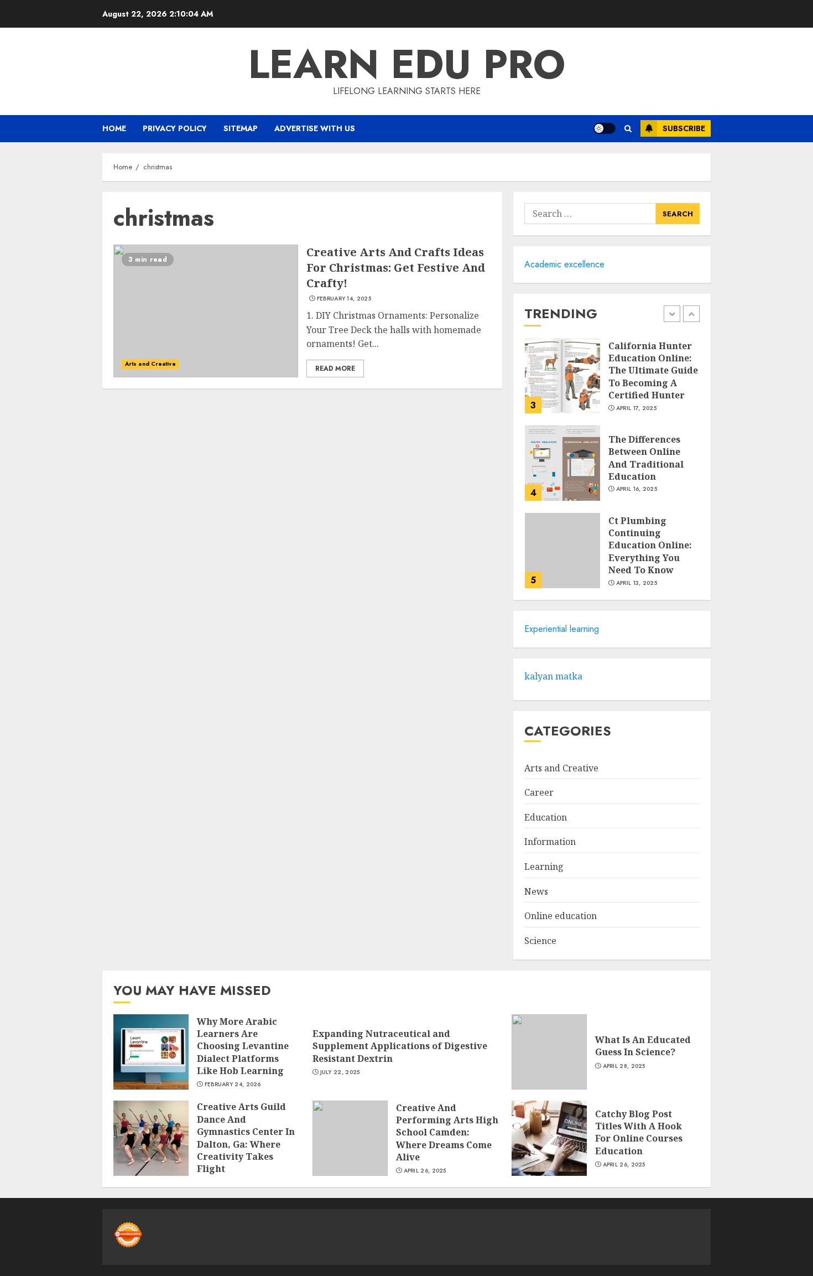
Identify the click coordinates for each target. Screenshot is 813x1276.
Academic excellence (564, 264)
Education (545, 817)
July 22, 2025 (340, 1072)
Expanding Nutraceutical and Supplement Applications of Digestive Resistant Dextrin (399, 1046)
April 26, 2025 (425, 1171)
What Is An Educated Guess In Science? (643, 1046)
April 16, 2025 (636, 489)
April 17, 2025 (636, 408)
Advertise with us (314, 128)
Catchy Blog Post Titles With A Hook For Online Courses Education (638, 1132)
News (536, 891)
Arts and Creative (150, 364)
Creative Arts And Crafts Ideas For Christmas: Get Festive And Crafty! (395, 268)
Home (114, 128)
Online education (560, 916)
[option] (612, 381)
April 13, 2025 (636, 583)
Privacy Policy (175, 128)
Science (540, 941)
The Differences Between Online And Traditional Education (646, 458)
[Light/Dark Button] (604, 128)
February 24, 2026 (233, 1084)
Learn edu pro (406, 64)
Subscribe (684, 128)
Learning (544, 866)
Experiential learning (561, 629)
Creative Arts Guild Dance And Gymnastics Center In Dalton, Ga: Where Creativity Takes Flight (246, 1138)
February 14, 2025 (344, 299)
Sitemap (240, 128)
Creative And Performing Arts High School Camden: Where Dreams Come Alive (447, 1133)
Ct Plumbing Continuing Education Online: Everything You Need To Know (650, 546)
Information (550, 842)
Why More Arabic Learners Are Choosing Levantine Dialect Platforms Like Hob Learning (243, 1046)
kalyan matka (553, 676)
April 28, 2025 (624, 1066)
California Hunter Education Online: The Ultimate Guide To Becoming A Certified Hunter (653, 371)
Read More (335, 369)
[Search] (628, 128)
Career (539, 792)
